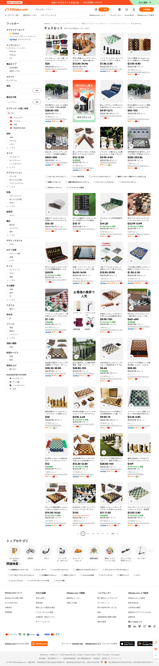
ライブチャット (103, 603)
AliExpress (44, 655)
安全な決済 (40, 598)
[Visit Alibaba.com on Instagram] (144, 626)
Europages (115, 655)
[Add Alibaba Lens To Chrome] (39, 643)
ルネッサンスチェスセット (57, 176)
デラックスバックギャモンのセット (117, 570)
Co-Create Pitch (11, 603)
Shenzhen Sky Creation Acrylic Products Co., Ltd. (84, 281)
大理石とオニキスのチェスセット (86, 570)
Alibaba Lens (10, 644)
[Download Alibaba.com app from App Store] (127, 643)
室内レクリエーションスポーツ (94, 23)
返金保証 (39, 603)
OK (37, 90)
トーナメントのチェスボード (100, 176)
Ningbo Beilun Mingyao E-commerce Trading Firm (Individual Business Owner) (139, 72)
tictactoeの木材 (88, 575)
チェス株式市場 (78, 176)
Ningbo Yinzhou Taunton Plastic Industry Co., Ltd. (56, 69)
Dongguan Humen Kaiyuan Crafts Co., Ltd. (84, 168)
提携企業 (131, 617)
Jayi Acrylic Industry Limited (111, 281)
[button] (96, 9)
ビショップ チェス (17, 580)
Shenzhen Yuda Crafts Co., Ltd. (56, 229)
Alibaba (47, 23)
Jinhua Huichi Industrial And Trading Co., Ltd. (56, 163)
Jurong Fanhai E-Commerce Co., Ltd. (84, 229)
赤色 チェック (124, 575)
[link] (156, 642)
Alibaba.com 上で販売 (136, 598)
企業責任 (8, 607)
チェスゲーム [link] (136, 23)
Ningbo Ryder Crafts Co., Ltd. (111, 330)
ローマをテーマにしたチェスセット (22, 575)
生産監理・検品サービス (45, 617)
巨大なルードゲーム (55, 187)
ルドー (138, 575)
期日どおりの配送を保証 (45, 607)
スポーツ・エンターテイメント (66, 23)
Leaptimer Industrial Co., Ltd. (111, 69)
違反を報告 (101, 622)
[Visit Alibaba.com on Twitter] (139, 626)
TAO (98, 655)
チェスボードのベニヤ (60, 570)
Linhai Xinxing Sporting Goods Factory (56, 119)
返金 (99, 612)
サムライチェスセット (128, 182)
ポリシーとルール (43, 622)
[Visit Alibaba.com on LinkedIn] (134, 626)
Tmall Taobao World (67, 655)
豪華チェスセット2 (54, 182)
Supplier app (77, 644)
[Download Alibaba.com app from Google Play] (145, 643)
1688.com (54, 655)
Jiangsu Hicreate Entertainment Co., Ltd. (139, 281)
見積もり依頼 (72, 603)
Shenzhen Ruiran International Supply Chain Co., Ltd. (56, 330)
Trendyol (106, 655)
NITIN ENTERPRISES (108, 163)
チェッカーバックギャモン (105, 182)
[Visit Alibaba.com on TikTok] (154, 626)
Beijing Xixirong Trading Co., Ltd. (139, 166)
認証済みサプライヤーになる (139, 612)
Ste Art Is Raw (78, 69)
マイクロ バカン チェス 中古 (39, 580)
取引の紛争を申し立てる (107, 607)
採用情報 (8, 612)
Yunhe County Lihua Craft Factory (56, 280)
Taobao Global (89, 655)
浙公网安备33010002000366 (120, 662)
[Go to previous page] (78, 533)
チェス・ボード (41, 570)
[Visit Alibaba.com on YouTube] (149, 626)
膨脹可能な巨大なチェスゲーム (78, 182)
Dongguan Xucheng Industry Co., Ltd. (111, 116)
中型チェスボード (70, 575)
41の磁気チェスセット (49, 575)
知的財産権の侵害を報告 (107, 617)
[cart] (127, 10)
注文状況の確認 (134, 607)
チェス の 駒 (60, 580)
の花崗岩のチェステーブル (19, 570)
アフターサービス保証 (44, 612)
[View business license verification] (102, 662)
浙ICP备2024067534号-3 (143, 662)
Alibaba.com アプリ (93, 644)
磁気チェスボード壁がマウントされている (132, 176)
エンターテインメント (118, 23)
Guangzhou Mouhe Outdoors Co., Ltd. (139, 234)
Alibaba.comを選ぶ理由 (14, 598)
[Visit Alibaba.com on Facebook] (129, 626)
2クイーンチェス (106, 575)
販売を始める (133, 603)
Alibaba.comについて (13, 593)
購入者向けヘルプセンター (107, 598)
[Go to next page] (118, 533)
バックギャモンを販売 (76, 187)
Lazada (79, 655)
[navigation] (23, 279)
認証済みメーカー (73, 598)
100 (113, 534)
